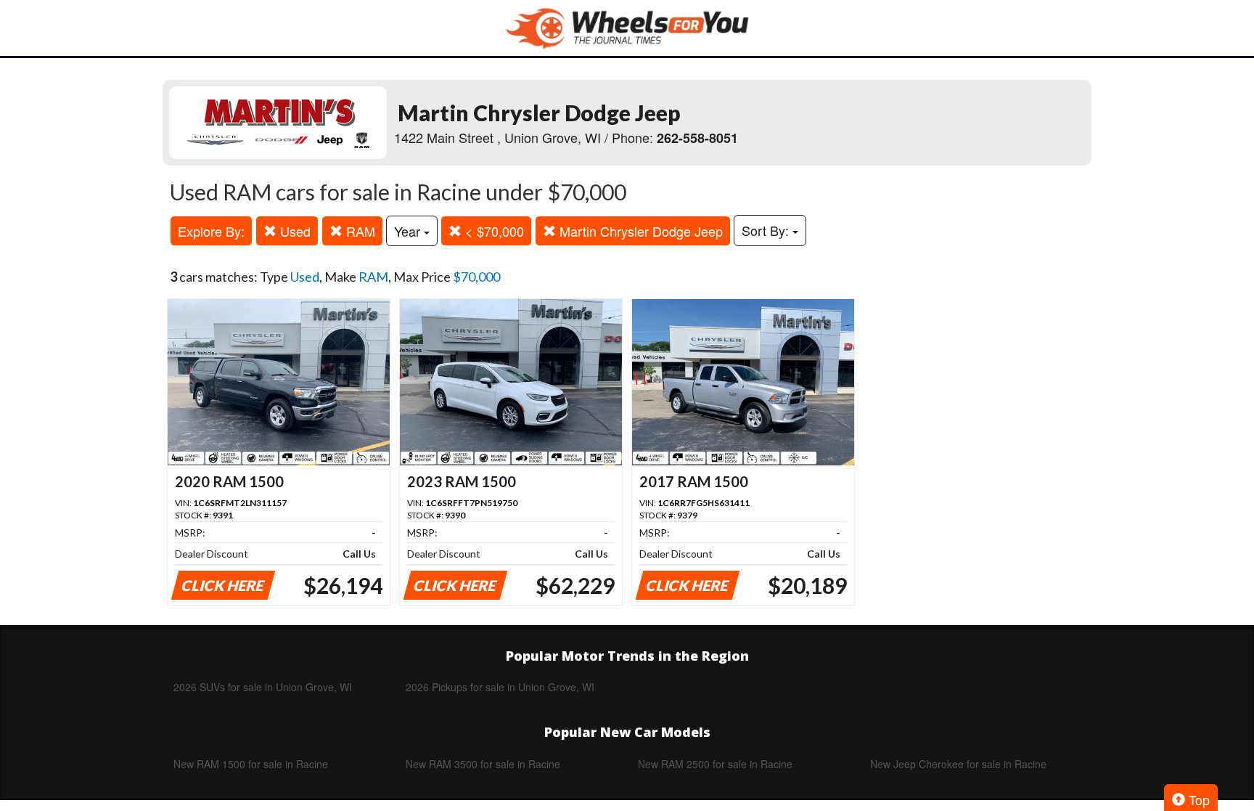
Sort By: (767, 230)
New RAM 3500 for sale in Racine (483, 764)
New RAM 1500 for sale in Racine (250, 764)
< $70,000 (493, 230)
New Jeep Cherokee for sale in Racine (958, 764)
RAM (359, 230)
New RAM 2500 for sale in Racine (715, 764)
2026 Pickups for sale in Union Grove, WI (500, 687)
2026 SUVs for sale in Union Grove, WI (262, 687)
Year (409, 230)
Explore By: (211, 230)
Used (293, 230)
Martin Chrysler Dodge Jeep (639, 230)
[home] (627, 28)
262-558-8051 (697, 138)
